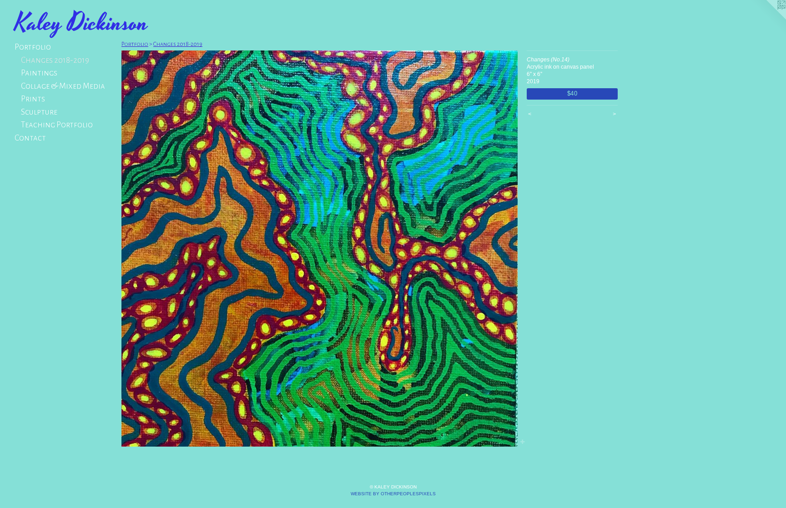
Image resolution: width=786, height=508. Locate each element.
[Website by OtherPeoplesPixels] (768, 18)
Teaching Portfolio (57, 125)
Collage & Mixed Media (63, 86)
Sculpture (39, 112)
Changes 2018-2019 (55, 60)
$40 (572, 93)
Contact (30, 138)
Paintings (39, 73)
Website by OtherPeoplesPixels (393, 493)
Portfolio (33, 47)
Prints (33, 99)
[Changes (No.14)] (319, 248)
